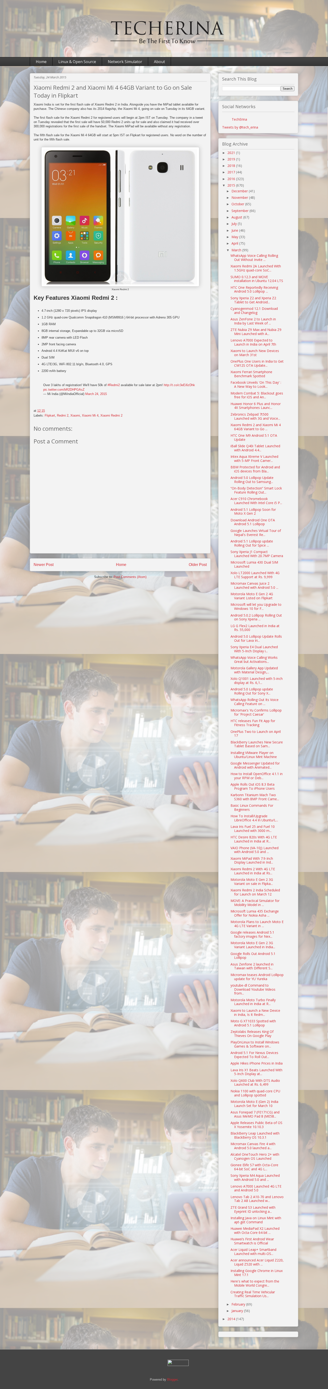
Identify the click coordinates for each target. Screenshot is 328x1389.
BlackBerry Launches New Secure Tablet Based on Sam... (257, 744)
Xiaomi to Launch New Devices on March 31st (255, 352)
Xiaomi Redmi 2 (111, 415)
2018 (231, 165)
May (235, 237)
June (235, 230)
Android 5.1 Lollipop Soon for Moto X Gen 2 (253, 511)
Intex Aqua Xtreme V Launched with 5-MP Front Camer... (254, 458)
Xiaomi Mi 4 (90, 415)
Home (41, 61)
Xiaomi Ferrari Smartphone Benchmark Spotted (251, 374)
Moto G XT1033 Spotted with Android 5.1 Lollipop (253, 1023)
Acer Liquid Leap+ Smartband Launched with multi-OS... (253, 1251)
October (238, 204)
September (240, 210)
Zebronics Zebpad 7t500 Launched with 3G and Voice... (255, 416)
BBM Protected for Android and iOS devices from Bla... (255, 469)
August (237, 217)
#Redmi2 (114, 385)
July (234, 223)
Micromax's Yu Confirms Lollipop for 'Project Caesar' (256, 712)
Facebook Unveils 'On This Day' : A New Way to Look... (256, 384)
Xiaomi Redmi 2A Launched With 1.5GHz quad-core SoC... (256, 268)
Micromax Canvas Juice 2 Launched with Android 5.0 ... (254, 585)
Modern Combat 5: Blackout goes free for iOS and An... (257, 395)
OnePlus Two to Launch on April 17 (256, 733)
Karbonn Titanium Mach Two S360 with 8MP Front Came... (255, 797)
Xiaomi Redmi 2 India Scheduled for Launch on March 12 (255, 892)
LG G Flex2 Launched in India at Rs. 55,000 (255, 628)
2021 (231, 152)
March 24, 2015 (96, 394)
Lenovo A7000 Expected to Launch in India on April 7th (253, 342)
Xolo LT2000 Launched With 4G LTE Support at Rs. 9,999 (255, 575)
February (238, 1304)
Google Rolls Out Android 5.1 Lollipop (253, 955)
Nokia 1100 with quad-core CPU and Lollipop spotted (255, 1093)
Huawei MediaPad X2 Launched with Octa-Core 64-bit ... (255, 1230)
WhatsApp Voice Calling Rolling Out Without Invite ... (254, 257)
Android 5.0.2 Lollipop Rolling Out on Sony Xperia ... (256, 617)
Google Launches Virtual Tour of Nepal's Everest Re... (256, 532)
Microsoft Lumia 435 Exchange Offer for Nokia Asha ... (255, 913)
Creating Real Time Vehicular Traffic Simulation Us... (253, 1294)
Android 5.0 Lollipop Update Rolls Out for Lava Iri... (256, 638)
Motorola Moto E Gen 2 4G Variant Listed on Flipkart (252, 596)
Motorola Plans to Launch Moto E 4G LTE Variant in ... (257, 923)
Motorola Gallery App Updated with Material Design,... (254, 670)
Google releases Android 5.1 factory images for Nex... (252, 934)
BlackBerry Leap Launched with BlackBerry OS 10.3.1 (255, 1135)
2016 (231, 179)
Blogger (172, 1379)
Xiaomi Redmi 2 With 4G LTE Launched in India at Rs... (253, 871)
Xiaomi (75, 415)
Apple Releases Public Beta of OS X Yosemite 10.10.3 (256, 1124)
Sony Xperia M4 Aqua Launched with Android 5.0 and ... (255, 1177)
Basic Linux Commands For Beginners (252, 807)
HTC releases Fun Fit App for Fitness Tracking (253, 722)
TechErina (239, 119)
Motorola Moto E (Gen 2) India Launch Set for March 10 (254, 1103)
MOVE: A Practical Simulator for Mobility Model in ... (255, 902)
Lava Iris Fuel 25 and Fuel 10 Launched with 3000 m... (253, 828)
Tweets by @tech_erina (240, 127)
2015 (231, 185)
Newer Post (44, 565)
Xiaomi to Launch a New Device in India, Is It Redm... (255, 1012)
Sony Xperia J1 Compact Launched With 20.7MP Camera (257, 553)
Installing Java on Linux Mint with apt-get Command (256, 1220)
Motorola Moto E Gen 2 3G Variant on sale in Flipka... (252, 881)
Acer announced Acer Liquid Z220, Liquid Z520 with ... (257, 1262)
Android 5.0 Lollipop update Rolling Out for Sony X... (252, 691)
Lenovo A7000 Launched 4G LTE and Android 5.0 (256, 1188)
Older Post (198, 565)
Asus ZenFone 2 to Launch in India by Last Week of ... (253, 321)
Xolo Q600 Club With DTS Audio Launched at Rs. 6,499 (255, 1082)
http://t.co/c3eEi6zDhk (179, 385)
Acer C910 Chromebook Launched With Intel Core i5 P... (256, 500)
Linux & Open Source (77, 61)
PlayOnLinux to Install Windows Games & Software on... (255, 1044)
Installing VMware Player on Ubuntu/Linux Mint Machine (254, 754)
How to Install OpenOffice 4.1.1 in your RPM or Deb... (257, 775)
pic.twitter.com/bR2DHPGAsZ (64, 389)
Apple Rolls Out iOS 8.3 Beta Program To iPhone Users (253, 786)
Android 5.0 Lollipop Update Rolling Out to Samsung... (252, 479)
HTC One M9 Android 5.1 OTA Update (254, 437)
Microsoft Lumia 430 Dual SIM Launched (254, 564)
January (237, 1310)
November (240, 197)
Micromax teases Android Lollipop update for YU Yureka (257, 976)
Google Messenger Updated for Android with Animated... (255, 765)
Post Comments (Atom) (130, 577)
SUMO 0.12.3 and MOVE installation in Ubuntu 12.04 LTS (257, 279)
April (235, 243)
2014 (231, 1319)
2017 (231, 172)
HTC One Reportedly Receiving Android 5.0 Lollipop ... (254, 289)
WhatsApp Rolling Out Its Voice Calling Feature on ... (255, 701)
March (236, 250)
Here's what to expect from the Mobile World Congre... (255, 1283)
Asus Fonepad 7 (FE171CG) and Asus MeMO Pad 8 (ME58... (255, 1114)
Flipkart (50, 415)
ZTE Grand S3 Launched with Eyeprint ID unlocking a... (253, 1209)
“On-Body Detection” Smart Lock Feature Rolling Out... (256, 490)
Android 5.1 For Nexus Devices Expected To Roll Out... (254, 1054)
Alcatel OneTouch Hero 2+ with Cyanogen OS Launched (255, 1156)
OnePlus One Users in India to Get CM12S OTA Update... (257, 363)
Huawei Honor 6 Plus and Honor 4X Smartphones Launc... (256, 405)
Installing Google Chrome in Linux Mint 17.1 (257, 1272)
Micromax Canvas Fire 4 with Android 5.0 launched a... (253, 1146)
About (159, 61)
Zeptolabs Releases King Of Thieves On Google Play (252, 1033)
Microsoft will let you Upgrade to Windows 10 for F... (256, 606)
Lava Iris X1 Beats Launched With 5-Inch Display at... (256, 1072)
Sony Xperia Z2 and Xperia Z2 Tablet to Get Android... (253, 300)
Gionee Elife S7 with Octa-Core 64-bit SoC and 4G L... (254, 1167)
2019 (231, 159)
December (240, 191)
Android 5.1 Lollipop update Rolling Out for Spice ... (252, 543)
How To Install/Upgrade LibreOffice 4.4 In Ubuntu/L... (254, 818)
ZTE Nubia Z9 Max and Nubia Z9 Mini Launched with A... (256, 331)
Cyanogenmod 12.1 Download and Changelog (254, 310)
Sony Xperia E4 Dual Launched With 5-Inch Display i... (254, 649)
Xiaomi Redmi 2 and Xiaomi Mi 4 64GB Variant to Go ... (256, 427)
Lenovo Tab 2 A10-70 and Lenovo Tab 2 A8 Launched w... (257, 1199)
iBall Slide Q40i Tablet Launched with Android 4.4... (255, 448)
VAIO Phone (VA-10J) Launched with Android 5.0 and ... (255, 850)
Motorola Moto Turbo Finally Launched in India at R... (253, 1002)
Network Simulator (125, 61)
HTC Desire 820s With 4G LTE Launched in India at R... (254, 839)
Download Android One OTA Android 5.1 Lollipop (253, 522)
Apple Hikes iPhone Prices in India (257, 1063)
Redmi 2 (62, 415)
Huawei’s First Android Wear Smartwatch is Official (252, 1241)
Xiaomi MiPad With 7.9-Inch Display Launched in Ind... (252, 860)
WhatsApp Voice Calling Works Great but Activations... (254, 659)
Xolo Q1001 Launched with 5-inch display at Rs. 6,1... (257, 680)
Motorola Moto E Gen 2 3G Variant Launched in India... (253, 945)
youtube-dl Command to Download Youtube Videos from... (253, 989)
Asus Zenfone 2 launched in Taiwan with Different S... (252, 966)
